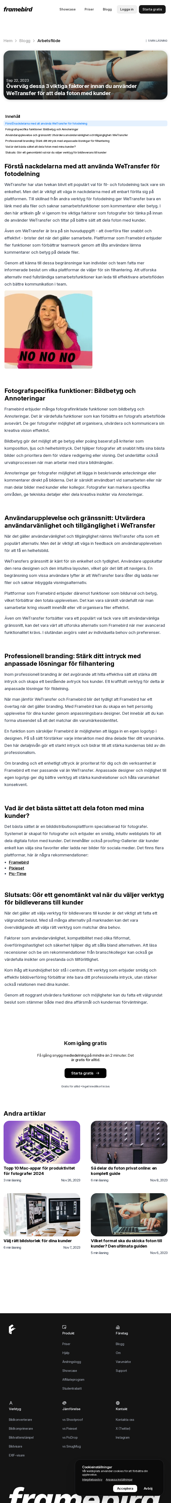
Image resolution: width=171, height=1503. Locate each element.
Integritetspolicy (92, 1479)
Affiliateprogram (73, 1379)
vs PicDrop (69, 1437)
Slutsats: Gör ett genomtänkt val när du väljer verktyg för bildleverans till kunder (56, 152)
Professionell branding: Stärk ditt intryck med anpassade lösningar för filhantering (57, 141)
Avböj (148, 1488)
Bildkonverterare (20, 1419)
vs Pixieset (69, 1428)
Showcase (67, 9)
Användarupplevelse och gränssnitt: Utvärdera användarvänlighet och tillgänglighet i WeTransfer (66, 135)
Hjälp (65, 1353)
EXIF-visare (17, 1455)
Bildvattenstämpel (21, 1437)
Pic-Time (17, 873)
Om (118, 1353)
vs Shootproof (72, 1419)
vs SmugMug (71, 1446)
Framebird (19, 862)
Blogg (107, 9)
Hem (8, 40)
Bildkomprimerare (21, 1428)
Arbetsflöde (48, 40)
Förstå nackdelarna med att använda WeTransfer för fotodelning (46, 123)
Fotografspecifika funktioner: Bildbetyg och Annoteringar (41, 129)
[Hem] (19, 9)
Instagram (123, 1437)
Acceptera (125, 1488)
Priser (89, 9)
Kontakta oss (125, 1419)
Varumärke (123, 1362)
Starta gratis (82, 1073)
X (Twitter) (123, 1428)
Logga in (127, 9)
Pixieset (16, 868)
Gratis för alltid (70, 1086)
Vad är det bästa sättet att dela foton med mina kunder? (40, 146)
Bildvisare (15, 1446)
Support (121, 1370)
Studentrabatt (72, 1388)
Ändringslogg (71, 1362)
